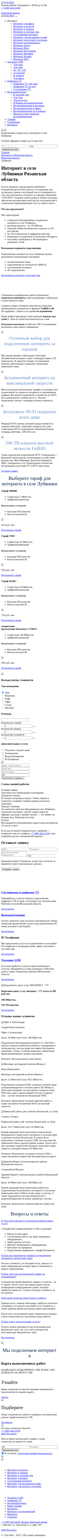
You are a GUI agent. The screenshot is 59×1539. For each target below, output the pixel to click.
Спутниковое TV (22, 89)
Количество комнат (11, 728)
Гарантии (12, 1517)
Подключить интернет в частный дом (20, 275)
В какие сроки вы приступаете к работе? (23, 1298)
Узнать (4, 1397)
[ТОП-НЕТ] (7, 2)
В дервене (18, 75)
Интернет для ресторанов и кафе (30, 37)
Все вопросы (8, 1337)
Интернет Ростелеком (24, 51)
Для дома (18, 64)
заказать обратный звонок (34, 1522)
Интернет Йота (21, 48)
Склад (8, 704)
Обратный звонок (10, 13)
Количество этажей (11, 723)
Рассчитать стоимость (12, 778)
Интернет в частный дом (26, 32)
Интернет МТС (21, 59)
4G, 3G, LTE (19, 70)
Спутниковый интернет (25, 34)
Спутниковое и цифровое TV (20, 892)
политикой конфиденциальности (35, 1453)
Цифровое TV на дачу (24, 86)
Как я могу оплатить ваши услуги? (20, 1321)
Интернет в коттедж (23, 26)
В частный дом (21, 94)
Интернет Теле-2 (22, 45)
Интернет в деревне (23, 29)
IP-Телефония (12, 759)
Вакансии (12, 1514)
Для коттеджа (20, 100)
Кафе (7, 698)
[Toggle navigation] (16, 16)
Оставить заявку (9, 471)
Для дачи (18, 67)
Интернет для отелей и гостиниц (30, 40)
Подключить (7, 909)
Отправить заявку (10, 869)
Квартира (10, 695)
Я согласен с (28, 1453)
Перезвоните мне (10, 149)
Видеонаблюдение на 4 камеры (29, 111)
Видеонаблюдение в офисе (27, 108)
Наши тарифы (14, 1506)
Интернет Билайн (22, 56)
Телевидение (11, 753)
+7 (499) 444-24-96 (10, 8)
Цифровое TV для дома (25, 83)
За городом (19, 73)
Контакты (12, 1508)
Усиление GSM (11, 960)
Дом (7, 692)
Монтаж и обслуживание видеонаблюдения (26, 115)
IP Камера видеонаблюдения (28, 103)
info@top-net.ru (8, 1530)
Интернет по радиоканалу (26, 42)
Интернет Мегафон (23, 53)
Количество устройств (12, 734)
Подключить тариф (11, 530)
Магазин (9, 708)
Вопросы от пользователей (21, 1511)
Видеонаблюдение (14, 756)
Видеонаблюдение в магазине (28, 105)
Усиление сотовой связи (17, 750)
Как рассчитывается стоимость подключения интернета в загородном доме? (26, 1256)
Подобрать (6, 1422)
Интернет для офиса (23, 23)
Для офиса (18, 78)
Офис (8, 701)
